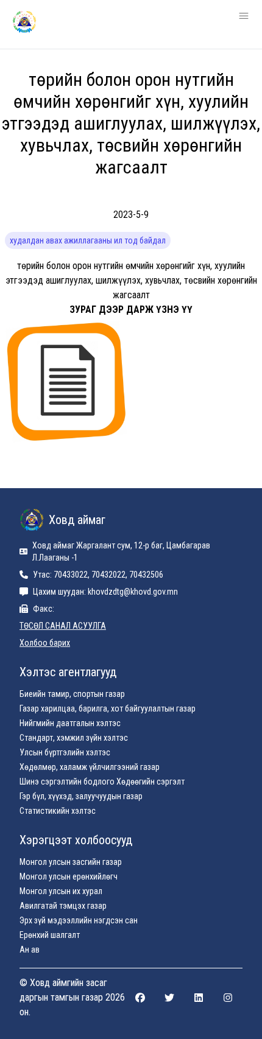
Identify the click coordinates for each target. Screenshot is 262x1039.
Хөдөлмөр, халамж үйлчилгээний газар (89, 767)
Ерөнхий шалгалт (49, 935)
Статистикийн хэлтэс (57, 811)
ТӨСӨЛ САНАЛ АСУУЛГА (62, 626)
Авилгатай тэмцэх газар (63, 906)
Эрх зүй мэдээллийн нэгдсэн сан (78, 920)
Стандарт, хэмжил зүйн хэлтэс (73, 738)
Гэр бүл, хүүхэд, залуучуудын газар (81, 796)
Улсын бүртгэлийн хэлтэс (64, 752)
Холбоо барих (44, 643)
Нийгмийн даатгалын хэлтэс (70, 723)
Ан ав (29, 949)
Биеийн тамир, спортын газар (72, 694)
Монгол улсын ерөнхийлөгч (68, 876)
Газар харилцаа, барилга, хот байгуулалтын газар (107, 708)
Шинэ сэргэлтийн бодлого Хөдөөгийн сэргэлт (102, 781)
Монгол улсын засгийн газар (70, 862)
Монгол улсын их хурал (60, 891)
